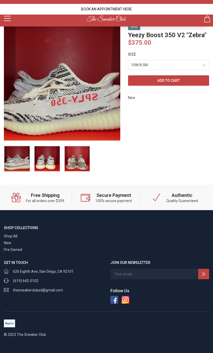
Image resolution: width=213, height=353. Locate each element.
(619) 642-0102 (25, 281)
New (7, 243)
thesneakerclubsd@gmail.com (38, 290)
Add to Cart (168, 80)
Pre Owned (13, 250)
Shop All (10, 236)
